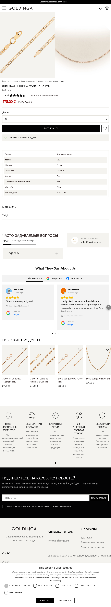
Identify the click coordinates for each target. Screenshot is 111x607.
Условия (106, 556)
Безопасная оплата (92, 542)
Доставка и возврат (26, 240)
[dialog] (55, 585)
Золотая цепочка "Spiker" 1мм (11, 380)
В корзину (51, 128)
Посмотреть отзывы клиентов (44, 95)
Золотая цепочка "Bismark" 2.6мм (39, 380)
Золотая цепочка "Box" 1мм (70, 380)
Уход (5, 215)
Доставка (86, 537)
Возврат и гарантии (92, 547)
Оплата (14, 240)
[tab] (55, 207)
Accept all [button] (45, 600)
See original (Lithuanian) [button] (19, 306)
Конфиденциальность (86, 556)
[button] (2, 307)
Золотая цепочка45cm (98, 378)
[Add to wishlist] (105, 128)
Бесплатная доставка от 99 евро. (53, 2)
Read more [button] (66, 311)
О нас (5, 562)
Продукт (6, 240)
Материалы (9, 207)
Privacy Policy (55, 580)
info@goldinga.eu (58, 541)
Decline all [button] (65, 600)
